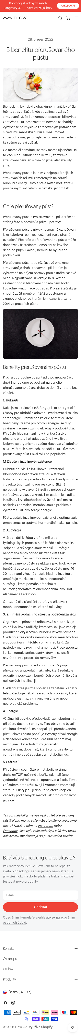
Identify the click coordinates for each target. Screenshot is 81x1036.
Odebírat (40, 907)
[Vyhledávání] (60, 18)
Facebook (10, 830)
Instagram (45, 825)
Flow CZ (21, 1027)
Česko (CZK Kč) (19, 992)
